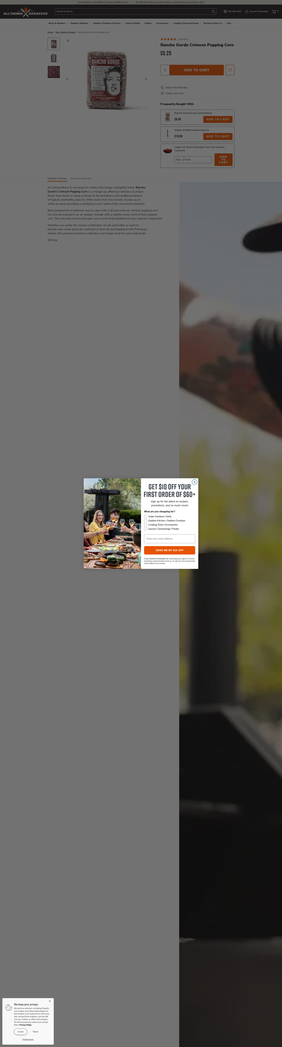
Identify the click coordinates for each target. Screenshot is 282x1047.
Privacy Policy (25, 1025)
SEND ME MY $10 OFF (170, 550)
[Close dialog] (194, 482)
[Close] (50, 1001)
